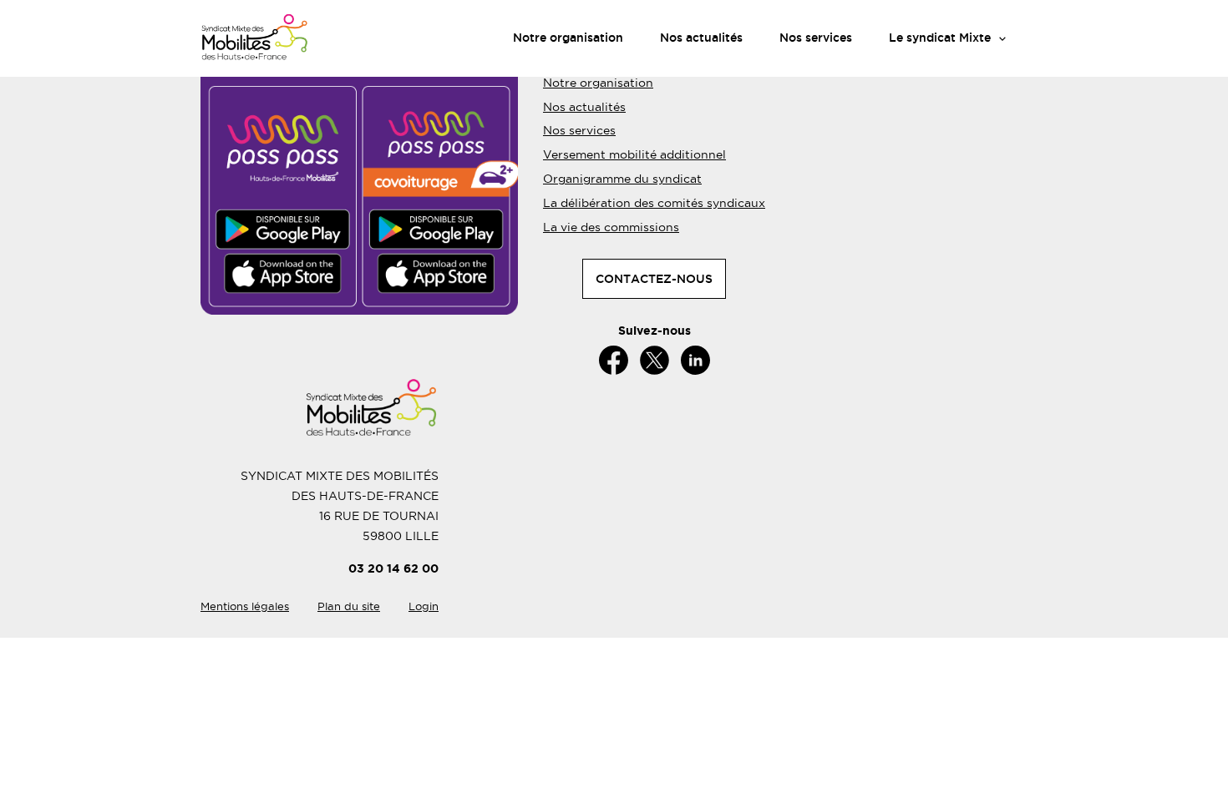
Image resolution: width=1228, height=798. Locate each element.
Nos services (815, 37)
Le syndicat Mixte (940, 37)
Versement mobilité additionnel (634, 154)
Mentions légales (244, 606)
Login (423, 606)
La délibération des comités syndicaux (654, 203)
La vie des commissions (611, 227)
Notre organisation (568, 37)
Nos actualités (701, 37)
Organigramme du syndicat (622, 178)
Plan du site (348, 606)
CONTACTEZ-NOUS (654, 278)
